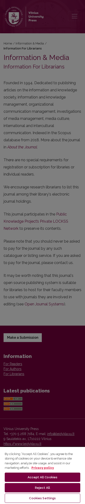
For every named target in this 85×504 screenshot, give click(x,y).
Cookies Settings (42, 498)
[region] (42, 475)
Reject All (42, 487)
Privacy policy (42, 468)
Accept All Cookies (42, 477)
